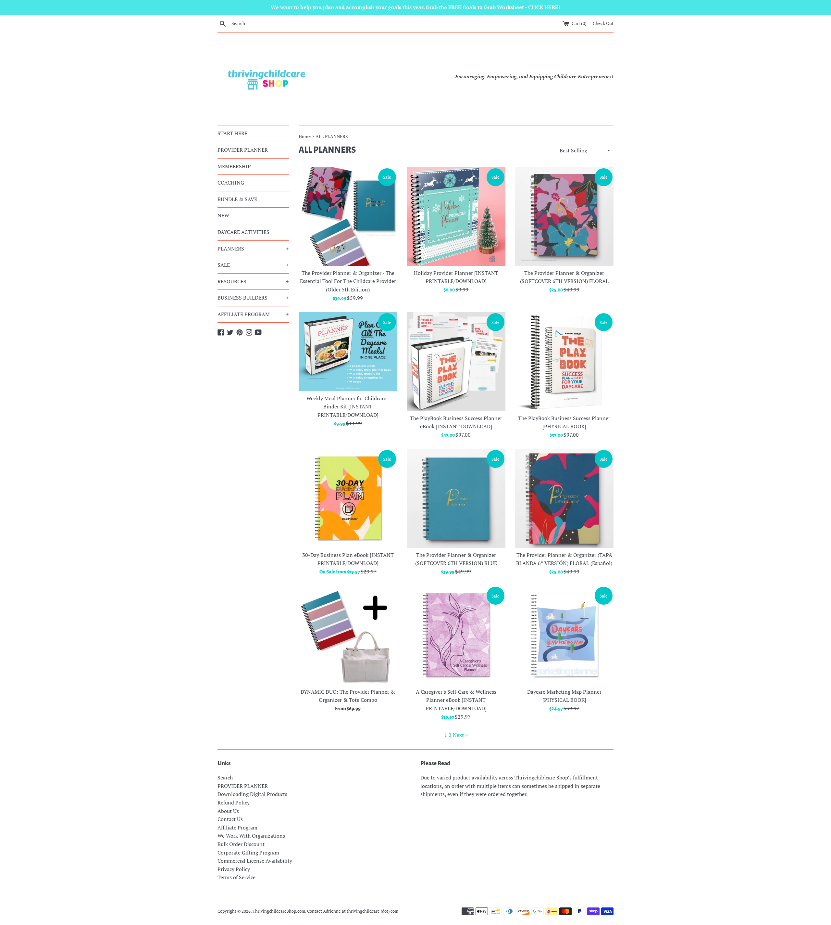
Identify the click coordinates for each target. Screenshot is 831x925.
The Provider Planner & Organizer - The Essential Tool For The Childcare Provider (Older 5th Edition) (348, 281)
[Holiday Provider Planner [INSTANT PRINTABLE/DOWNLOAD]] (456, 216)
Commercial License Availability (254, 860)
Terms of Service (236, 877)
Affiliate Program (237, 827)
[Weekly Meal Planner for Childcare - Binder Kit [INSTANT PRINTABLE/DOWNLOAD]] (348, 351)
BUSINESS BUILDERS (253, 297)
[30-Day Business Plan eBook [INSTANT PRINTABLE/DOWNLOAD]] (348, 498)
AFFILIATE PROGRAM (253, 314)
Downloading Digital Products (252, 794)
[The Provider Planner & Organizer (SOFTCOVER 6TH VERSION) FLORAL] (564, 216)
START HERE (232, 133)
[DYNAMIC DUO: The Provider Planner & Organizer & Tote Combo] (348, 635)
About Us (228, 811)
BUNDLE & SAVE (237, 199)
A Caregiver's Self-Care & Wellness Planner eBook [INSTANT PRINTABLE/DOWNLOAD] (456, 700)
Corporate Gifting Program (248, 852)
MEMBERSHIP (234, 166)
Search (225, 777)
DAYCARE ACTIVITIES (243, 232)
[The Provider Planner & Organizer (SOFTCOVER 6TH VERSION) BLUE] (456, 498)
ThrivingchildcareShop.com (279, 911)
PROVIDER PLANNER (242, 149)
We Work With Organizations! (252, 835)
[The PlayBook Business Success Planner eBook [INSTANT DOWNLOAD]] (456, 361)
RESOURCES (253, 281)
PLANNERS (253, 248)
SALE (253, 264)
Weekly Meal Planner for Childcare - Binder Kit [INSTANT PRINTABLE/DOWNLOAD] (348, 406)
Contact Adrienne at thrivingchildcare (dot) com (352, 911)
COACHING (230, 182)
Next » (460, 735)
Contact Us (230, 819)
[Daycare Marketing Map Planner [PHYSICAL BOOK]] (564, 635)
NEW (223, 215)
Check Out (603, 23)
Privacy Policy (233, 869)
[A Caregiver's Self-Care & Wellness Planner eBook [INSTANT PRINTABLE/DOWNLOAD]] (456, 635)
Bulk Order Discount (241, 844)
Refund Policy (233, 802)
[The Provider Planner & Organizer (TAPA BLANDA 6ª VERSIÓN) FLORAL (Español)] (564, 498)
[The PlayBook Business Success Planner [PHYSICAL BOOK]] (564, 361)
